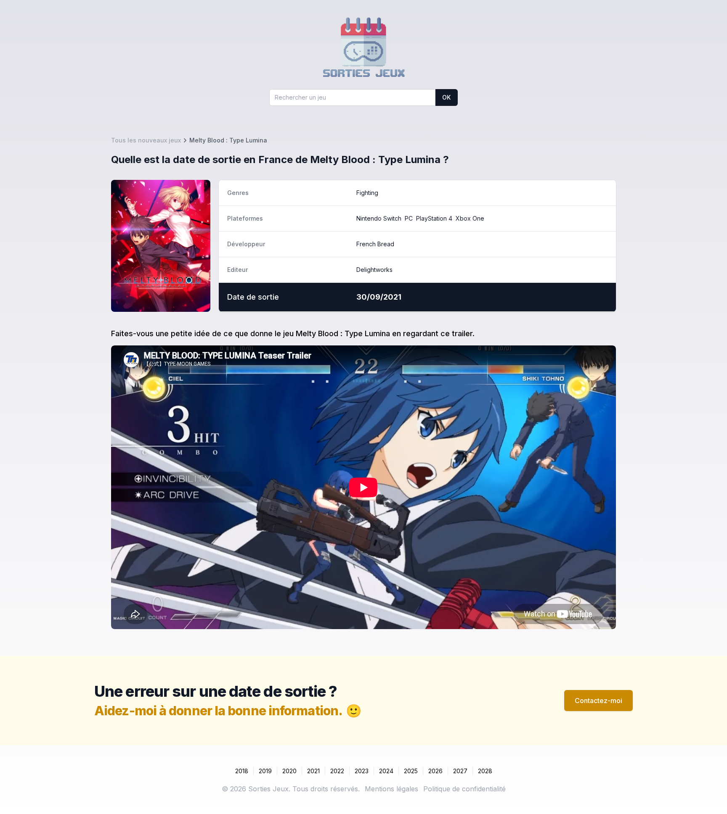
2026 (435, 770)
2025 (411, 770)
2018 (241, 770)
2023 (362, 770)
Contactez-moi (598, 700)
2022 (337, 770)
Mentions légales (391, 789)
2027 (460, 770)
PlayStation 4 (434, 218)
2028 (485, 770)
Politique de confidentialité (464, 789)
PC (409, 218)
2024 (386, 770)
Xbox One (470, 218)
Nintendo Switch (378, 218)
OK (446, 97)
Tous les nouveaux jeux (146, 140)
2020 (289, 770)
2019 (265, 770)
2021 (313, 770)
